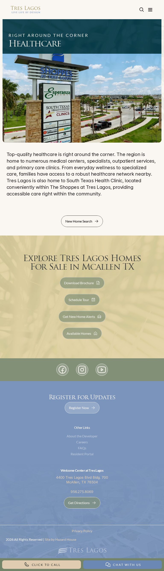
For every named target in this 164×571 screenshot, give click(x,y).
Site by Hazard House (60, 539)
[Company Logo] (25, 9)
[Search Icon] (141, 9)
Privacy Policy (82, 531)
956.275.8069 (82, 492)
